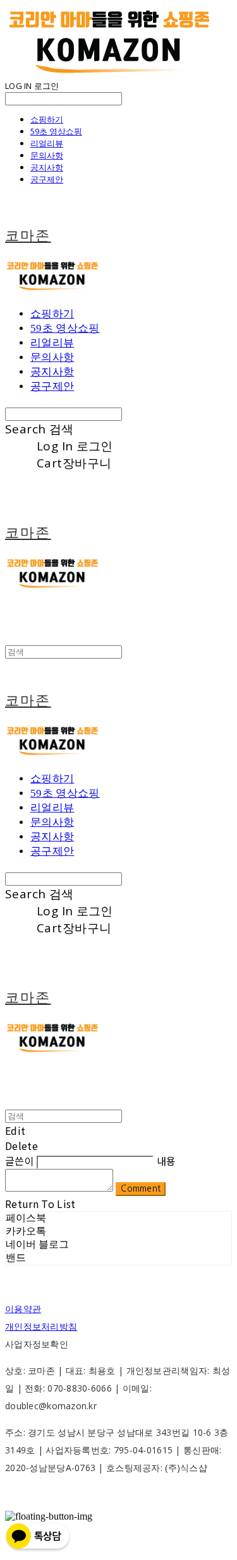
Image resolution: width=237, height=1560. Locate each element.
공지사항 (46, 167)
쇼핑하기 (46, 119)
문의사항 (46, 155)
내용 (166, 1160)
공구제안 (46, 179)
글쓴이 (19, 1160)
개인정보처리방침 (41, 1326)
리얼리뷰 (46, 143)
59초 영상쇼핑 (56, 131)
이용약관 (23, 1309)
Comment (141, 1189)
